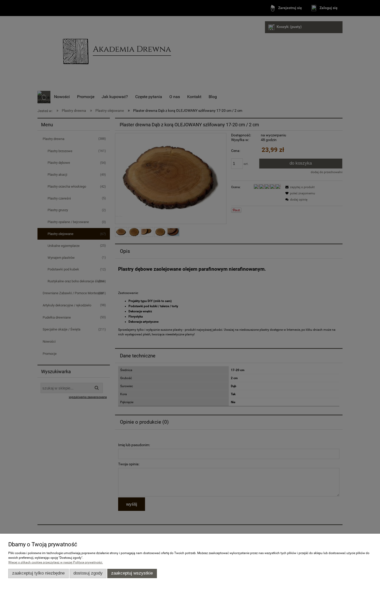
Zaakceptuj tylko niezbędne (38, 573)
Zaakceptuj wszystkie (132, 573)
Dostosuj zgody (88, 573)
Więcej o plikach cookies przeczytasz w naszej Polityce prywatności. (55, 562)
